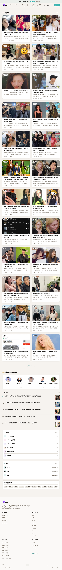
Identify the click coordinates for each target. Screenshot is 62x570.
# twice (11, 486)
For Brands (5, 520)
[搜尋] (44, 5)
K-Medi (34, 536)
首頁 (33, 515)
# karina (50, 486)
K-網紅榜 (8, 455)
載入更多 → (31, 365)
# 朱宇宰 (28, 486)
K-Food (34, 525)
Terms (53, 567)
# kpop (44, 486)
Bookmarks (35, 545)
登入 (58, 5)
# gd (39, 486)
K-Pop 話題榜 (9, 436)
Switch (32, 1)
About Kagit (5, 515)
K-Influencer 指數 (6, 558)
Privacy (58, 567)
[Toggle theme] (52, 5)
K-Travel (34, 528)
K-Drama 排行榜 (10, 443)
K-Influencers (5, 518)
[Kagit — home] (5, 5)
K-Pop (11, 5)
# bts (16, 486)
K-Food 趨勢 (9, 447)
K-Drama (17, 5)
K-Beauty (23, 5)
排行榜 (34, 5)
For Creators (5, 523)
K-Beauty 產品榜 (10, 440)
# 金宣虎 (22, 486)
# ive (56, 486)
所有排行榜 (5, 542)
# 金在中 (34, 486)
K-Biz (33, 533)
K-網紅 (40, 5)
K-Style (34, 530)
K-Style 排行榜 (9, 451)
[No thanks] (42, 1)
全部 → (58, 12)
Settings (34, 547)
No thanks (38, 1)
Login (33, 542)
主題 (27, 5)
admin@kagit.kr (36, 553)
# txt (6, 486)
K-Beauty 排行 (5, 547)
